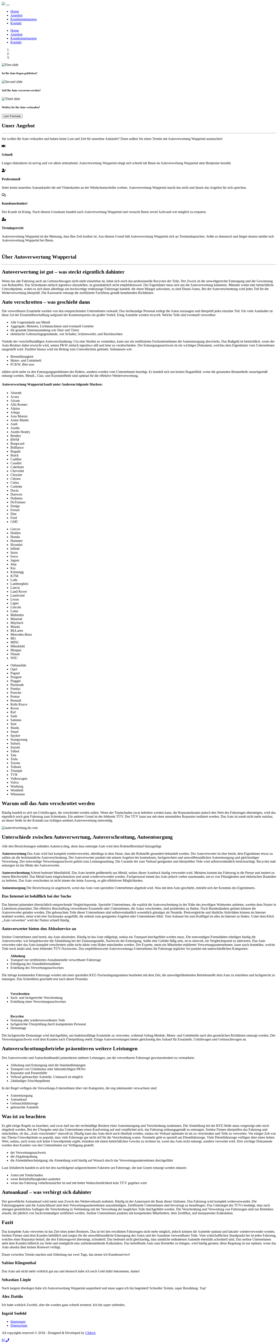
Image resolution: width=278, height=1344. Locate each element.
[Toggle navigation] (8, 5)
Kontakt (16, 23)
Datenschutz (18, 1325)
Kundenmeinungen (23, 19)
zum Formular (12, 116)
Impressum (17, 1321)
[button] (4, 1340)
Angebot (16, 15)
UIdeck (90, 1333)
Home (14, 11)
